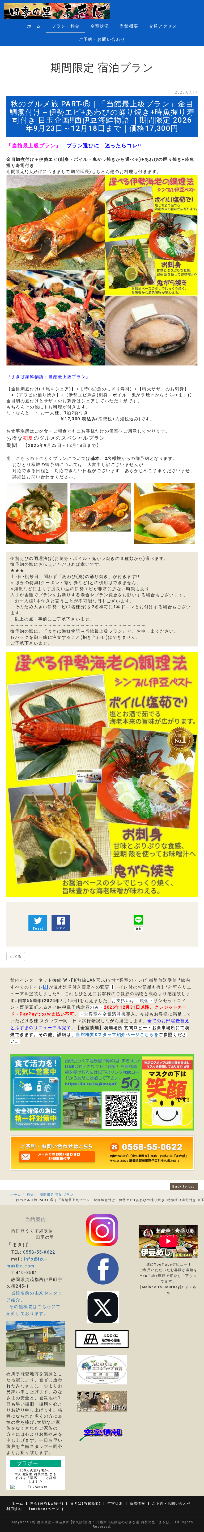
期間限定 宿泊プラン (56, 1195)
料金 (30, 1195)
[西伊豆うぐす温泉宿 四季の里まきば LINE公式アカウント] (102, 1091)
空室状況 (99, 26)
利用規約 (14, 1509)
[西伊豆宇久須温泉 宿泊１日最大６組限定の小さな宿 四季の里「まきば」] (57, 11)
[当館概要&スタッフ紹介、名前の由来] (35, 1343)
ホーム (34, 26)
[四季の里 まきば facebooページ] (103, 1268)
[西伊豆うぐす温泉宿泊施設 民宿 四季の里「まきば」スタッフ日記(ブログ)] (102, 1401)
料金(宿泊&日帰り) (46, 1503)
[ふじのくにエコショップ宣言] (102, 1369)
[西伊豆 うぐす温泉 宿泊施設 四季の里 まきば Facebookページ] (102, 1338)
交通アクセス (163, 26)
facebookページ (44, 1509)
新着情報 (137, 1503)
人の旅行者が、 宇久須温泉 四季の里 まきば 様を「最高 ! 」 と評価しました (36, 1476)
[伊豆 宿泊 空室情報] (102, 1431)
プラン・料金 (66, 26)
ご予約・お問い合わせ (102, 39)
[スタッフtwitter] (102, 1229)
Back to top (183, 1186)
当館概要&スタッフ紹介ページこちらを (117, 1034)
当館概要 (129, 26)
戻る (16, 956)
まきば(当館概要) (85, 1503)
